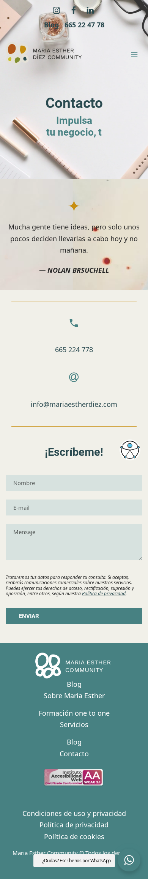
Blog (74, 684)
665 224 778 (74, 349)
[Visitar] (57, 9)
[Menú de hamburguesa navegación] (134, 54)
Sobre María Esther (74, 695)
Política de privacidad (104, 593)
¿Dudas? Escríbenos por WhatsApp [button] (76, 860)
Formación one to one (74, 713)
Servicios (74, 724)
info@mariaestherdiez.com (74, 404)
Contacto (74, 753)
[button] (129, 860)
